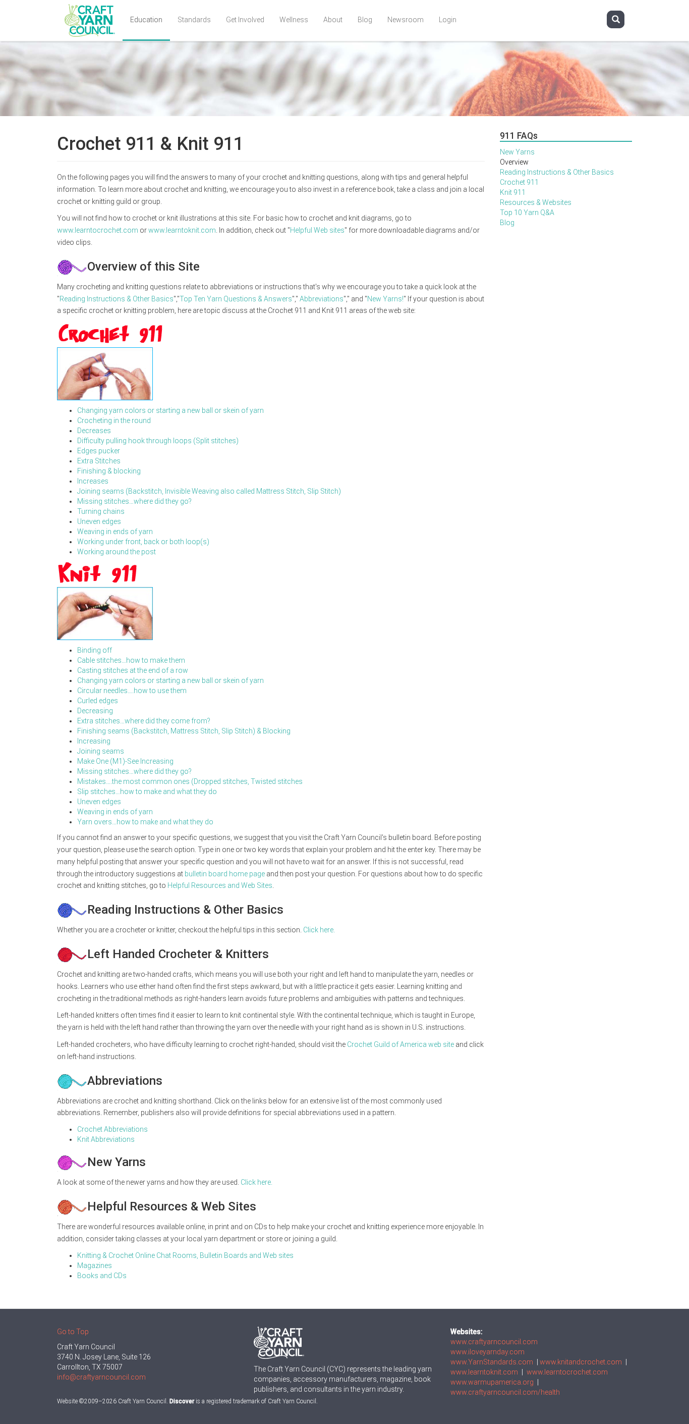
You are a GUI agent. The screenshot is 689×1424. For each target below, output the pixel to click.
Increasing (93, 741)
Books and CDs (102, 1276)
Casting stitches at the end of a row (132, 670)
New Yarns (517, 152)
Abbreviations (321, 299)
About (332, 20)
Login (447, 20)
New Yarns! (385, 299)
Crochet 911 (519, 182)
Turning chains (101, 511)
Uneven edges (99, 521)
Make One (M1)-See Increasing (125, 761)
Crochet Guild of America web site (400, 1044)
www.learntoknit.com (182, 230)
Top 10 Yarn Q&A (527, 212)
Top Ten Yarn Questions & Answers (236, 299)
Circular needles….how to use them (132, 691)
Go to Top (73, 1332)
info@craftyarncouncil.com (101, 1377)
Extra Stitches (99, 461)
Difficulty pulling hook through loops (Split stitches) (158, 441)
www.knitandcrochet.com (581, 1362)
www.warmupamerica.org (492, 1382)
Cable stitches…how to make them (131, 660)
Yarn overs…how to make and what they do (145, 822)
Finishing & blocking (109, 471)
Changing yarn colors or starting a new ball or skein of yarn (170, 410)
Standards (194, 20)
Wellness (293, 20)
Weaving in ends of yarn (115, 532)
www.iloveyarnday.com (487, 1352)
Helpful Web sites (317, 230)
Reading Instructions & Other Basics (117, 299)
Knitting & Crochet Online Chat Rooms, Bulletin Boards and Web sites (185, 1255)
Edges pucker (98, 451)
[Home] (94, 20)
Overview (514, 162)
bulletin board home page (225, 874)
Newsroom (405, 20)
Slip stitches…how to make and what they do (147, 791)
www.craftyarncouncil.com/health (505, 1392)
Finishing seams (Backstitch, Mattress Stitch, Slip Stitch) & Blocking (184, 731)
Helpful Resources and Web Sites (219, 885)
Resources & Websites (535, 202)
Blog (365, 20)
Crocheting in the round (114, 420)
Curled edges (97, 701)
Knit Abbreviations (106, 1139)
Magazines (94, 1265)
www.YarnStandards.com (491, 1362)
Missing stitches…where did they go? (134, 501)
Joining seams (100, 751)
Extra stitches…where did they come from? (143, 721)
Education (146, 20)
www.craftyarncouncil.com (494, 1342)
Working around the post (116, 552)
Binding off (94, 650)
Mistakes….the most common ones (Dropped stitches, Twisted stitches (190, 781)
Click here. (319, 930)
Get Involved (245, 20)
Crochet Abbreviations (112, 1129)
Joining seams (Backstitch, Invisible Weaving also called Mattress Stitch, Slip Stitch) (209, 491)
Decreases (94, 431)
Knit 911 (513, 192)
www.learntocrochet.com (97, 230)
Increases (92, 481)
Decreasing (95, 711)
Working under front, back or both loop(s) (143, 542)
